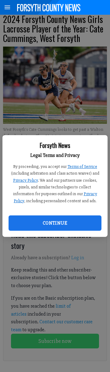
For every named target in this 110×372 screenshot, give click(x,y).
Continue (55, 223)
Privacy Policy (25, 180)
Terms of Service (82, 166)
